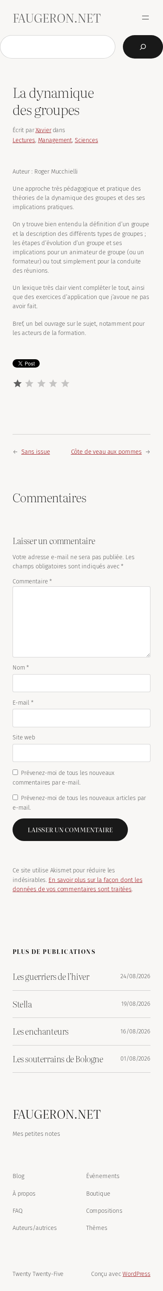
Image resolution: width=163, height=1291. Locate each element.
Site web (24, 737)
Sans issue (35, 451)
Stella (22, 1004)
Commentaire (32, 581)
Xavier (43, 130)
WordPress (136, 1274)
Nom (21, 667)
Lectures (24, 140)
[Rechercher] (143, 47)
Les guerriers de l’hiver (51, 976)
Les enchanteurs (41, 1031)
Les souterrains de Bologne (58, 1059)
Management (55, 140)
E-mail (23, 702)
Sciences (86, 140)
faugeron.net (56, 17)
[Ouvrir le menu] (145, 18)
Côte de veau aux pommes (106, 451)
